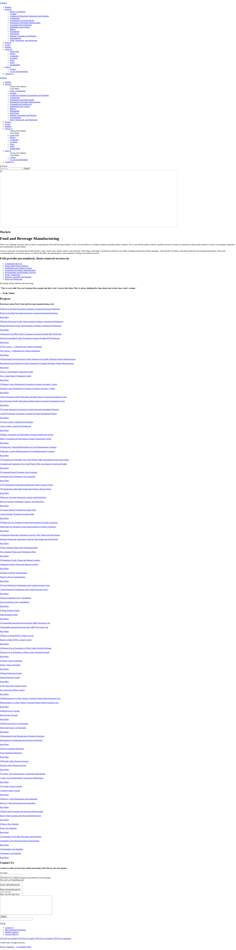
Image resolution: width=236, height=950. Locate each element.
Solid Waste (14, 34)
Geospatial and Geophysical (21, 25)
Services (8, 9)
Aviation (13, 14)
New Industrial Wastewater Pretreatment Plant (18, 552)
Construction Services (13, 264)
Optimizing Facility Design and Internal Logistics (19, 564)
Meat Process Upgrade (9, 715)
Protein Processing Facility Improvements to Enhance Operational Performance (30, 326)
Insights (8, 47)
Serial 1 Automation (17, 12)
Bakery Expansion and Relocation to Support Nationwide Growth (25, 439)
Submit (3, 916)
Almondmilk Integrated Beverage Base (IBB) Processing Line (24, 627)
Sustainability (15, 65)
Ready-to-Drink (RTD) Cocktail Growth (15, 640)
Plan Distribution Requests (15, 930)
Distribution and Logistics (20, 27)
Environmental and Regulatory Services (20, 272)
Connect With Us (11, 934)
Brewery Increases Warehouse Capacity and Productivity (22, 502)
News (12, 60)
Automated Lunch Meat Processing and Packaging (19, 841)
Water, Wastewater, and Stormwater (23, 40)
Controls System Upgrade (10, 791)
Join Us (8, 67)
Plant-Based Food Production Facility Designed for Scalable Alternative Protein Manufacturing (37, 363)
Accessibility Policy (24, 947)
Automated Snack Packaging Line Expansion (17, 476)
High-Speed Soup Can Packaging (13, 728)
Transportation (15, 38)
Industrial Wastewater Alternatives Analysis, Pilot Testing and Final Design (29, 539)
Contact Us (9, 74)
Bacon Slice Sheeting (8, 828)
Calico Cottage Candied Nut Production (15, 426)
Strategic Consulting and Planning (23, 36)
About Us (9, 49)
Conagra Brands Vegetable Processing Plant (17, 514)
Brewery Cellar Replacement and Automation (17, 803)
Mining (12, 29)
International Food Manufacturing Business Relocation (21, 740)
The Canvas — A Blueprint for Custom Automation (20, 351)
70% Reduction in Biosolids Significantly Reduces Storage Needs (25, 489)
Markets (8, 7)
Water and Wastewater (13, 279)
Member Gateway (12, 932)
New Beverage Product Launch (12, 690)
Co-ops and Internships (19, 71)
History (13, 54)
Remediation (15, 32)
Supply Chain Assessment (10, 665)
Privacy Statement (7, 947)
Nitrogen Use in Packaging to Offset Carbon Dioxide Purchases (25, 652)
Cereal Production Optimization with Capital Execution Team (24, 589)
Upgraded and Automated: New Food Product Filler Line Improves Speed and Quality (33, 464)
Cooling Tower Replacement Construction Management (21, 778)
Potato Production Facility (10, 677)
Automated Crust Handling (10, 853)
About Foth (14, 51)
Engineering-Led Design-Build (22, 20)
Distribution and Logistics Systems (18, 268)
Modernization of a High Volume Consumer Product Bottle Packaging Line (29, 703)
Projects (8, 43)
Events (7, 45)
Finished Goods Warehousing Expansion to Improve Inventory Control (27, 388)
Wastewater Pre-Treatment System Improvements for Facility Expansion (28, 527)
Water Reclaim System (9, 615)
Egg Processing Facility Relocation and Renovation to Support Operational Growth (32, 401)
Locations (13, 58)
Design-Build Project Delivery (17, 266)
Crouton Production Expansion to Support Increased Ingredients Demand (28, 414)
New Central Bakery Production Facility (15, 376)
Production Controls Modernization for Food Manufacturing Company (27, 451)
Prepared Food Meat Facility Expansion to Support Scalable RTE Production (30, 338)
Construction (15, 18)
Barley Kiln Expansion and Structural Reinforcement (20, 816)
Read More (4, 317)
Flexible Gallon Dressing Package (13, 765)
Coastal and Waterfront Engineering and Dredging (29, 16)
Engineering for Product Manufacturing (25, 23)
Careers (13, 69)
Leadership (14, 56)
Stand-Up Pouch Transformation (12, 577)
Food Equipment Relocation (11, 753)
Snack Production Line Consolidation (14, 602)
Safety (12, 63)
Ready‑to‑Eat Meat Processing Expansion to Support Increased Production (29, 313)
